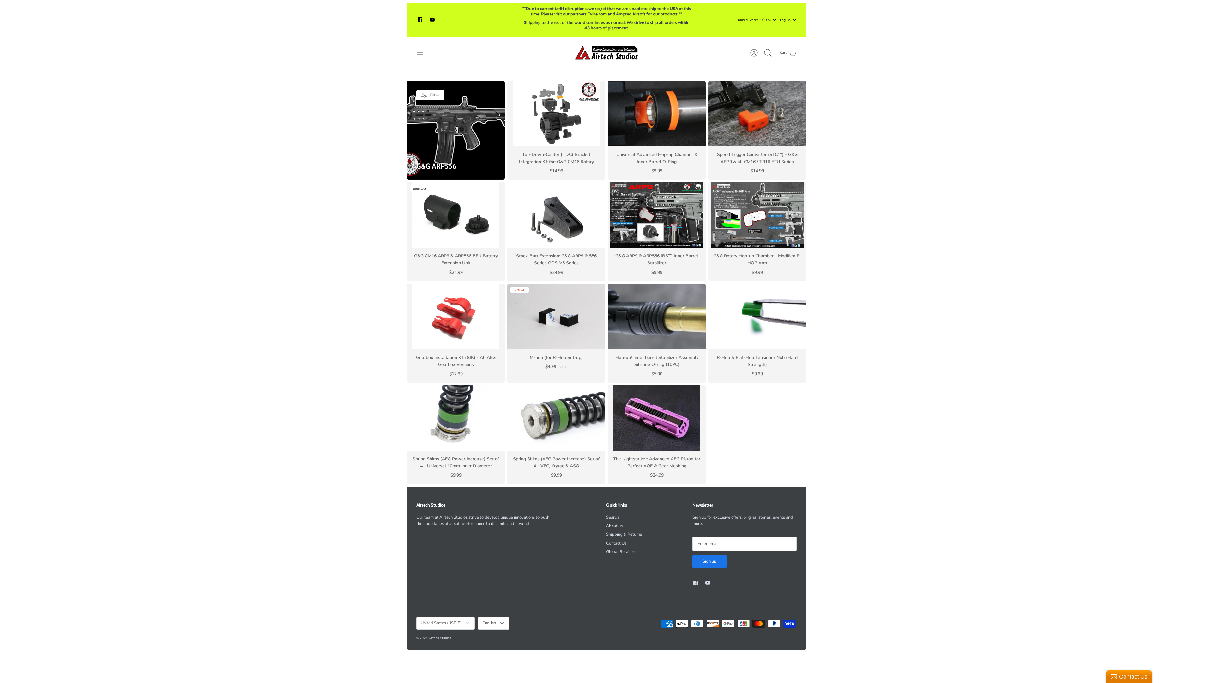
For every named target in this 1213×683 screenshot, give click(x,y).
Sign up (709, 561)
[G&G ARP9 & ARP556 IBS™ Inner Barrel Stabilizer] (657, 215)
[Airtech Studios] (607, 53)
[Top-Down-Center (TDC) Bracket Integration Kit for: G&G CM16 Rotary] (556, 113)
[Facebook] (420, 20)
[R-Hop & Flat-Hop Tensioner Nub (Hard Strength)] (757, 316)
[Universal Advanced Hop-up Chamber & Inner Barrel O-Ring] (657, 113)
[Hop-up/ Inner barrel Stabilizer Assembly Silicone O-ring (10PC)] (657, 316)
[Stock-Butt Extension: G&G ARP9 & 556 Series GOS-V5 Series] (556, 215)
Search (612, 517)
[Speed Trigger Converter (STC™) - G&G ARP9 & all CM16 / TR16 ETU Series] (757, 113)
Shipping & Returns (624, 534)
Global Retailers (621, 552)
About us (614, 526)
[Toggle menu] (423, 53)
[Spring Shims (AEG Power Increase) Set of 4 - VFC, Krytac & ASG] (556, 418)
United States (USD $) (754, 20)
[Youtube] (432, 20)
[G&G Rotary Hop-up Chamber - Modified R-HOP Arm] (757, 215)
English (785, 20)
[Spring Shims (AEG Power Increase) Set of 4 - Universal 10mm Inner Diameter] (456, 418)
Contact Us (616, 543)
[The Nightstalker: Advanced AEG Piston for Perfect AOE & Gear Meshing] (657, 418)
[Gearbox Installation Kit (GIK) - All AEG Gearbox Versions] (456, 316)
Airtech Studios (439, 638)
